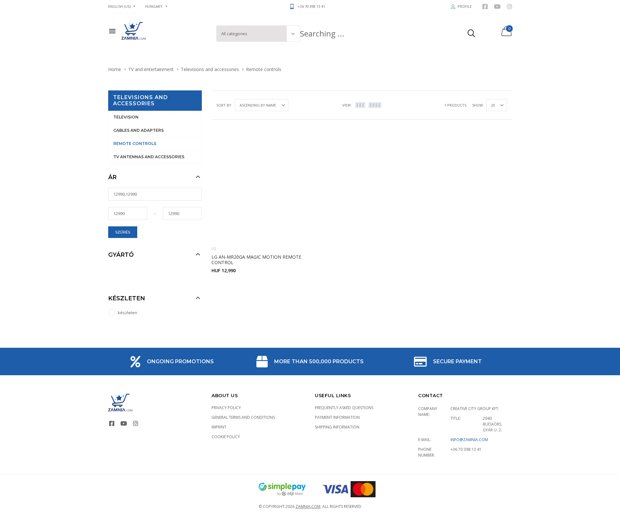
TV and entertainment (151, 69)
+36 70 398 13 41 (465, 449)
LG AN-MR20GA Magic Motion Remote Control (256, 259)
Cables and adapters (138, 130)
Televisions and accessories (210, 69)
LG (214, 248)
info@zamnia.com (469, 439)
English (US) (119, 6)
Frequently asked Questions (344, 407)
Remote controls (134, 143)
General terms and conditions (243, 417)
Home (114, 69)
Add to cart (261, 284)
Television (126, 117)
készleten (127, 312)
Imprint (219, 427)
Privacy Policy (226, 407)
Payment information (337, 417)
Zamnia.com (307, 506)
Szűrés (122, 232)
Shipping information (337, 427)
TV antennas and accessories (148, 156)
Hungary (153, 6)
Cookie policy (226, 436)
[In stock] (284, 137)
